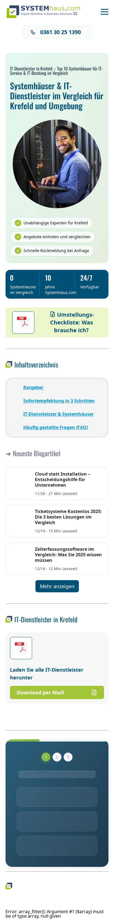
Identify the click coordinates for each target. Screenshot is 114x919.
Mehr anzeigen (57, 586)
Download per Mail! (40, 692)
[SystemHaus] (45, 11)
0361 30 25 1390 (60, 32)
